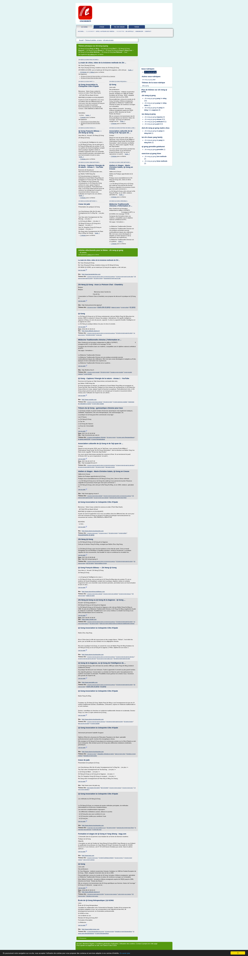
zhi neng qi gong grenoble (93, 372)
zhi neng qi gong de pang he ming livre (125, 465)
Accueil (81, 31)
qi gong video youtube (98, 403)
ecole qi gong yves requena (124, 894)
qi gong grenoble (88, 374)
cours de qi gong (103, 307)
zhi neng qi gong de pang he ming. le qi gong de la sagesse (98, 76)
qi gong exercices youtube (120, 402)
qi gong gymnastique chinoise (96, 437)
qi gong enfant (124, 307)
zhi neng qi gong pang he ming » (88, 59)
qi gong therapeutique (98, 439)
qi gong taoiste (94, 723)
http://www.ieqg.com (88, 855)
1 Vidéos (91, 72)
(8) (154, 109)
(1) (155, 104)
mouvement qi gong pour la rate (112, 278)
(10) (155, 100)
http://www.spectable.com (90, 682)
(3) (155, 117)
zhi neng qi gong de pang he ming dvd (90, 124)
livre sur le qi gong (83, 723)
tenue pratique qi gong (101, 563)
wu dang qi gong (149, 114)
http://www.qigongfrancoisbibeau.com (93, 591)
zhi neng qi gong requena (115, 787)
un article (130, 31)
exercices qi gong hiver (151, 153)
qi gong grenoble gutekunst (153, 147)
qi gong (84, 27)
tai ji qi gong (90, 563)
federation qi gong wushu (90, 755)
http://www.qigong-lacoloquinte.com (93, 531)
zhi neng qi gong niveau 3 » (87, 128)
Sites (98, 31)
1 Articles (83, 235)
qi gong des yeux (96, 829)
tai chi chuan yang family (152, 137)
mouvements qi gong (86, 535)
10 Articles (83, 72)
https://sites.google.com (89, 619)
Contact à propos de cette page (146, 943)
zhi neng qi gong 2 (103, 533)
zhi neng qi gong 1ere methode (101, 497)
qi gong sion (99, 335)
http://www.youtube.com (89, 399)
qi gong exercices (84, 439)
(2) (155, 158)
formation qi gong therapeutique (123, 931)
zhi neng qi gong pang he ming (124, 333)
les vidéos (91, 54)
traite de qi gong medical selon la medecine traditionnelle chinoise (117, 623)
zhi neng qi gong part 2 (92, 533)
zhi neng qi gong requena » (118, 81)
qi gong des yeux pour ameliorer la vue (96, 827)
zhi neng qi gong (98, 278)
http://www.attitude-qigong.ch (91, 331)
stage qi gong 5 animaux (89, 859)
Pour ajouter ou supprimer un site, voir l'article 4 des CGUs (97, 945)
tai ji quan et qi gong (93, 787)
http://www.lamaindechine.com (91, 274)
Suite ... (126, 52)
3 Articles (83, 117)
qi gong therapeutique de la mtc (95, 931)
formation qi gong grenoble (117, 372)
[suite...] (130, 70)
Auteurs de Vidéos (107, 31)
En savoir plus (125, 953)
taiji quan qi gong (110, 467)
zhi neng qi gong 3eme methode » (89, 162)
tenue (136, 27)
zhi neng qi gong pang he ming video (91, 78)
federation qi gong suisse (92, 896)
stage (101, 27)
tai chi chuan (119, 27)
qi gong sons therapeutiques (125, 437)
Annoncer (139, 31)
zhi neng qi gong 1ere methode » (119, 162)
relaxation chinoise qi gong (105, 754)
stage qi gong (115, 307)
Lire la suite (82, 270)
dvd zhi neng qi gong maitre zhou (90, 121)
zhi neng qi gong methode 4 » (87, 201)
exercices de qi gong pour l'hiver (118, 497)
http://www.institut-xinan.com (90, 929)
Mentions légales (88, 943)
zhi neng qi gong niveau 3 (125, 593)
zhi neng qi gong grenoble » (118, 201)
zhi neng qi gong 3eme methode (94, 402)
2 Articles (114, 197)
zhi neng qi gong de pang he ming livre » (122, 128)
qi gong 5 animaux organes (106, 857)
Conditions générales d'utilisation (107, 943)
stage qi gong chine (120, 754)
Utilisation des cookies (127, 943)
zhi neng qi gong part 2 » (86, 81)
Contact (148, 31)
